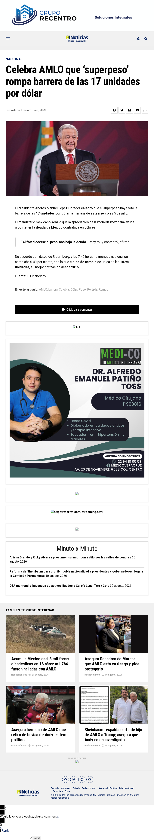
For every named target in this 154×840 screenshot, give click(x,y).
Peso (82, 289)
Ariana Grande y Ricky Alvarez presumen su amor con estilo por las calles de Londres (70, 557)
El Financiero (36, 276)
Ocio (67, 791)
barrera (53, 289)
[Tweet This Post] (122, 110)
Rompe (103, 289)
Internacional (126, 788)
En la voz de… (89, 788)
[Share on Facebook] (114, 110)
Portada (92, 289)
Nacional (103, 788)
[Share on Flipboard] (129, 110)
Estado (76, 788)
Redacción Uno (19, 674)
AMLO (43, 289)
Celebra (64, 289)
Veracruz (66, 788)
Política (113, 788)
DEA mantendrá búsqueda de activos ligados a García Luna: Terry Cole (59, 585)
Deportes (58, 791)
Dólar (73, 289)
